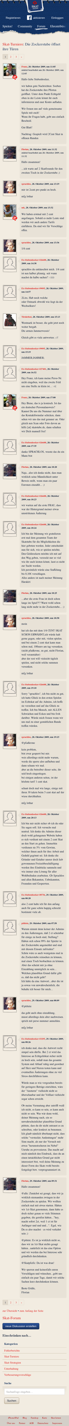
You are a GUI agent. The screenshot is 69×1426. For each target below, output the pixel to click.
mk (23, 207)
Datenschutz (43, 1423)
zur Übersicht (9, 1311)
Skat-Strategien (12, 1362)
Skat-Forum (11, 1317)
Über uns (11, 1423)
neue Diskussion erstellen (20, 1326)
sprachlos (26, 183)
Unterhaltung (11, 1368)
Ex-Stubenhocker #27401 (33, 369)
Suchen (11, 1400)
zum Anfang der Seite (31, 1311)
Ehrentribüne (58, 26)
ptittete (24, 923)
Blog (25, 1417)
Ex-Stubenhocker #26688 (33, 259)
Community (25, 26)
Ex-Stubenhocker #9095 (33, 288)
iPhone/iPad (13, 1417)
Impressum (57, 1423)
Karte (44, 1417)
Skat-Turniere (12, 44)
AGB (31, 1423)
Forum (41, 26)
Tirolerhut (26, 316)
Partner (22, 1423)
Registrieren (13, 17)
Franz (24, 66)
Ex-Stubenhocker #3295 (33, 1038)
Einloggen (57, 17)
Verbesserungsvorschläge (17, 1375)
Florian (25, 149)
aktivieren (39, 17)
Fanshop (34, 1417)
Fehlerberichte (12, 1350)
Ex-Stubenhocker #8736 (33, 894)
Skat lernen (56, 1417)
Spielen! (7, 26)
